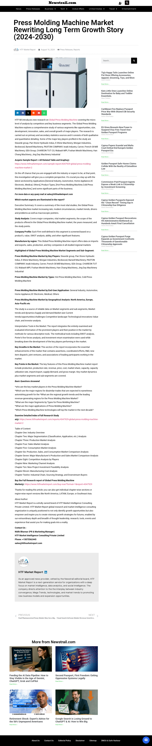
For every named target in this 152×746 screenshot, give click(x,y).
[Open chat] (146, 740)
